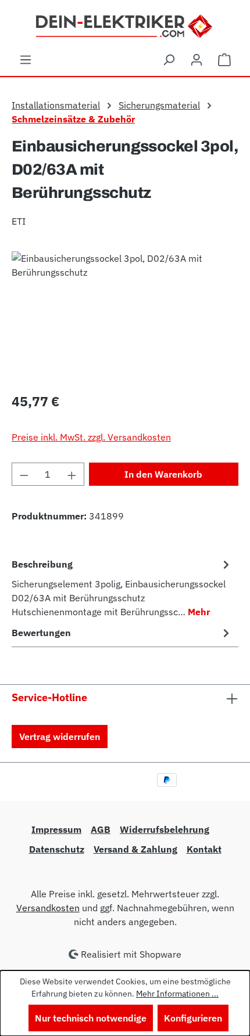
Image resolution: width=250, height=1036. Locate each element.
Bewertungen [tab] (41, 632)
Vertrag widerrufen (59, 736)
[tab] (122, 587)
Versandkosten (48, 908)
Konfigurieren (193, 1018)
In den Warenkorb (163, 474)
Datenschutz (56, 849)
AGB (100, 829)
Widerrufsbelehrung (164, 829)
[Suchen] (169, 59)
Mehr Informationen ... (177, 993)
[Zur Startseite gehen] (125, 25)
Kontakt (204, 849)
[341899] (125, 316)
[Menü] (26, 59)
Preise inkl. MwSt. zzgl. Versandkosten (91, 437)
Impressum (56, 829)
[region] (125, 316)
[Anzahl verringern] (24, 474)
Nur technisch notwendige (91, 1018)
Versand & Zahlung (135, 849)
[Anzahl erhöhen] (72, 474)
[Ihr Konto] (196, 59)
